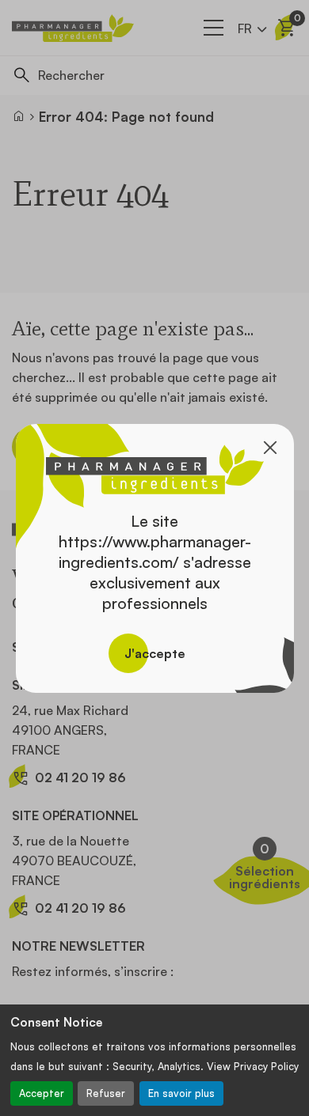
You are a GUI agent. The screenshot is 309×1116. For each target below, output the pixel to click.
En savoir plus (181, 1093)
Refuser (105, 1093)
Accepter (41, 1093)
